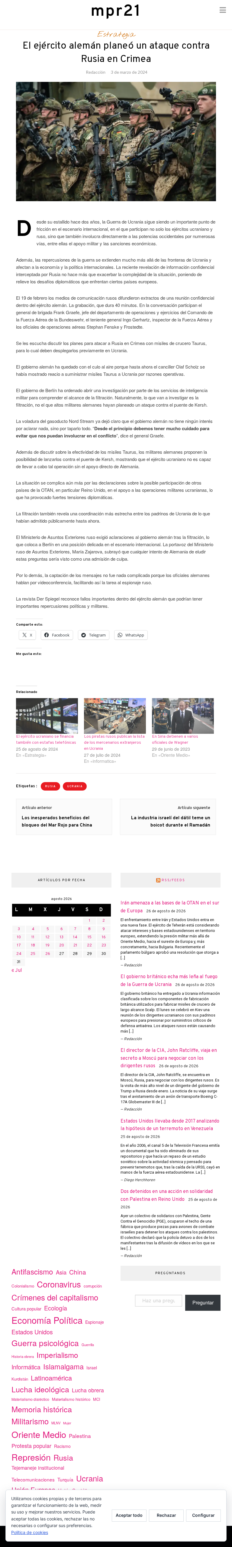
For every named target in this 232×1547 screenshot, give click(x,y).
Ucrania (89, 1478)
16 (104, 937)
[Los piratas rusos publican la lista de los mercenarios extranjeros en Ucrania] (115, 715)
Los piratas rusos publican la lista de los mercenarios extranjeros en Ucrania (114, 742)
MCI (96, 1399)
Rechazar (166, 1515)
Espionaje (94, 1322)
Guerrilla (88, 1344)
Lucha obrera (88, 1390)
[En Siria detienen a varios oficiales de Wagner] (183, 715)
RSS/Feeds (173, 880)
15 (90, 937)
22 (89, 945)
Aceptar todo (129, 1515)
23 (104, 945)
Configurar (203, 1515)
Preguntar (203, 1302)
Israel (91, 1368)
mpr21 (116, 11)
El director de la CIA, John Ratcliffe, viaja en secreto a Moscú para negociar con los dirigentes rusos (169, 1058)
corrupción (93, 1286)
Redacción (95, 72)
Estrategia (116, 35)
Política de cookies (29, 1532)
